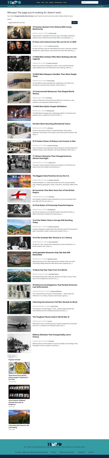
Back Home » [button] (12, 356)
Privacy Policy (81, 452)
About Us (53, 452)
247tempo (49, 98)
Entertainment (58, 2)
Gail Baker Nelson (54, 274)
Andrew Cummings (53, 46)
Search (9, 19)
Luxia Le (50, 321)
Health (38, 2)
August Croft (52, 162)
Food (46, 2)
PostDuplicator (50, 110)
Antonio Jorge (52, 33)
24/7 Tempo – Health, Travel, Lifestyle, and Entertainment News (31, 452)
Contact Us (91, 452)
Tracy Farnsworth (53, 242)
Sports (65, 2)
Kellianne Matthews (56, 291)
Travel (42, 2)
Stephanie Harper (52, 259)
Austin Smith (54, 306)
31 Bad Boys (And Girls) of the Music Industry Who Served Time (31, 6)
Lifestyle (51, 2)
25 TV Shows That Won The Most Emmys (58, 6)
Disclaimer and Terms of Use (67, 452)
